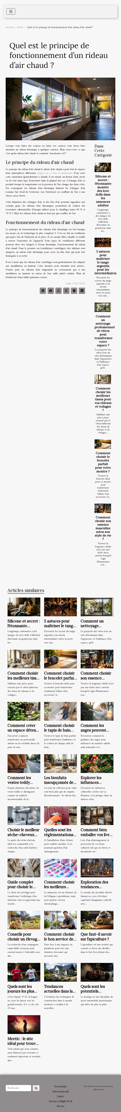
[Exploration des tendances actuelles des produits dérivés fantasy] (97, 868)
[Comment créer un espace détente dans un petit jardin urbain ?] (24, 711)
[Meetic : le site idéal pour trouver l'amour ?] (24, 1024)
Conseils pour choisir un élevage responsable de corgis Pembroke (23, 941)
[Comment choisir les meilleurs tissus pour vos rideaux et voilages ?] (103, 379)
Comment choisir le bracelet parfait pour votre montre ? (103, 462)
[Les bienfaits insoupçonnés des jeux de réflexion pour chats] (60, 763)
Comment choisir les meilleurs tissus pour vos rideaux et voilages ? (103, 399)
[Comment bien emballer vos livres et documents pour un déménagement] (97, 815)
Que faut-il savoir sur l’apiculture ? (96, 936)
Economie (61, 1086)
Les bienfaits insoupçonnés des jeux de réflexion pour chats (59, 784)
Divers (20, 27)
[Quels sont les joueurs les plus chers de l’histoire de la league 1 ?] (24, 972)
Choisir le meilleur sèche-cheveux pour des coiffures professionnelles (23, 837)
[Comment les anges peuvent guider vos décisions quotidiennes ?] (97, 711)
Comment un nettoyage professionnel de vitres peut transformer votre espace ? (105, 330)
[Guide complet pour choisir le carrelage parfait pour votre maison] (24, 868)
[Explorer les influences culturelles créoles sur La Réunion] (97, 763)
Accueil (9, 27)
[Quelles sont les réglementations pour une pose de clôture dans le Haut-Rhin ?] (60, 815)
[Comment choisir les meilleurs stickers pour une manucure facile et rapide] (60, 868)
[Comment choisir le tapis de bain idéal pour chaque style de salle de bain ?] (60, 711)
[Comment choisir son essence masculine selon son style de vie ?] (103, 508)
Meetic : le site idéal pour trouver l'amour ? (23, 1043)
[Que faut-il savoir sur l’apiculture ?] (97, 920)
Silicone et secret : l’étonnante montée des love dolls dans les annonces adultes (103, 190)
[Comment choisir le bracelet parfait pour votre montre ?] (103, 444)
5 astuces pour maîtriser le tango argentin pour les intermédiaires (105, 262)
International (60, 1091)
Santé (60, 1096)
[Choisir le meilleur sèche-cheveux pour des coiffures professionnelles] (24, 815)
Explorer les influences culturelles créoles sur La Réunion (96, 784)
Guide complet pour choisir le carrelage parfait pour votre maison (24, 889)
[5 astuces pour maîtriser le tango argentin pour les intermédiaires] (103, 242)
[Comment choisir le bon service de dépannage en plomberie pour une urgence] (60, 920)
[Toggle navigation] (10, 11)
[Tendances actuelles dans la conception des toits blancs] (60, 972)
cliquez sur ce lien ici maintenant (54, 173)
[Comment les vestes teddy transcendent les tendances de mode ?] (24, 763)
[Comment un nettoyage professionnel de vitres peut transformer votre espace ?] (103, 307)
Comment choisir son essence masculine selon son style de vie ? (103, 528)
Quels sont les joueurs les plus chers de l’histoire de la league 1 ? (23, 993)
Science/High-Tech (60, 1101)
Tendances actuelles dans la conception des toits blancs (58, 993)
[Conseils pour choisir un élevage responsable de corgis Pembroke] (24, 920)
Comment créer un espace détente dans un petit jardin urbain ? (24, 732)
